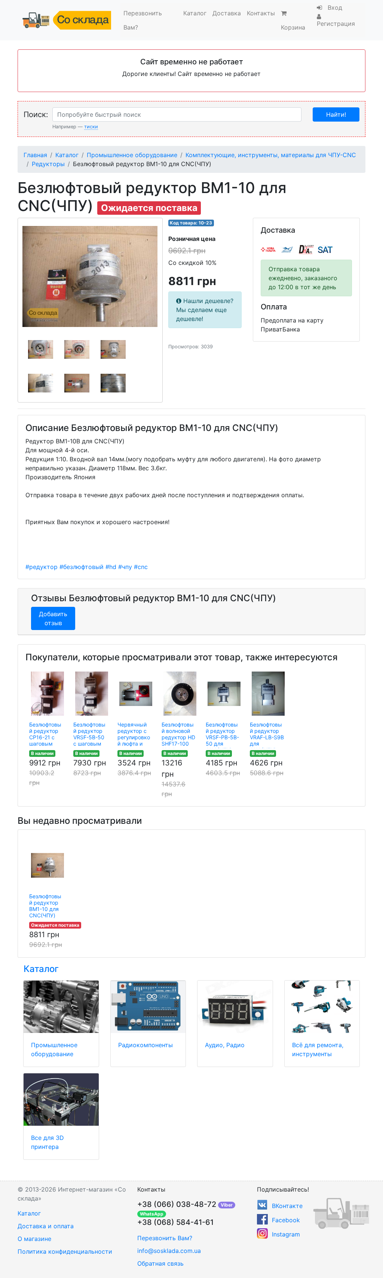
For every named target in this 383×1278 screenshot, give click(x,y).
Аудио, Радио (225, 1045)
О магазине (34, 1238)
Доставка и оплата (46, 1226)
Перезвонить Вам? (142, 20)
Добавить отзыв (53, 618)
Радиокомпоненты (145, 1045)
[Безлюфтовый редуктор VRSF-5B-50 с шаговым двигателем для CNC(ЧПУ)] (91, 694)
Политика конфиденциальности (65, 1251)
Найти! (336, 114)
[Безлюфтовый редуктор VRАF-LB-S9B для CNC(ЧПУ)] (268, 694)
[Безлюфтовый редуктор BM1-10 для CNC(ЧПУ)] (47, 865)
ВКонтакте (287, 1206)
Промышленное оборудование (132, 155)
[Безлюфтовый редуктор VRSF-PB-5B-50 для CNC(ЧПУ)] (224, 694)
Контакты (261, 13)
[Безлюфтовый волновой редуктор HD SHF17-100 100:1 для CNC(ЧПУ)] (179, 694)
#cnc (141, 567)
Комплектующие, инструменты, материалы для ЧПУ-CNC (271, 155)
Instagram (286, 1234)
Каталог (194, 13)
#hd (110, 567)
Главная (35, 155)
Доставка (226, 13)
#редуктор (41, 567)
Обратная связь (160, 1263)
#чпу (125, 567)
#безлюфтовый (81, 567)
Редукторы (48, 164)
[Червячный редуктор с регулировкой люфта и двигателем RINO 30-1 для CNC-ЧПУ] (135, 694)
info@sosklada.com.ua (169, 1250)
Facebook (286, 1220)
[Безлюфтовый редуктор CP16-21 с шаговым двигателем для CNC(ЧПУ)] (47, 694)
